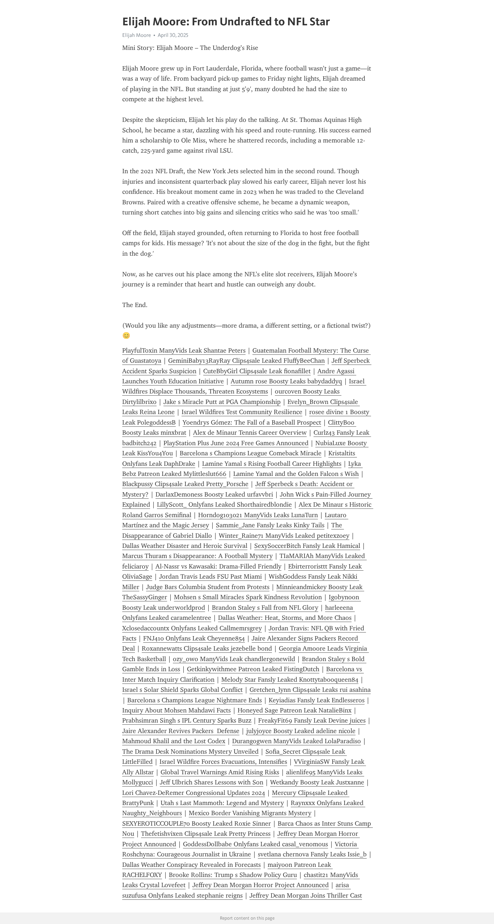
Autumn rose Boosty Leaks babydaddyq (286, 381)
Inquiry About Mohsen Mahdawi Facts (176, 710)
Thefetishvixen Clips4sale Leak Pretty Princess (206, 834)
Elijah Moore (136, 35)
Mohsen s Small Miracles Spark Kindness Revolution (248, 597)
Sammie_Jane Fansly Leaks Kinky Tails (270, 525)
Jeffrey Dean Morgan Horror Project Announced (260, 885)
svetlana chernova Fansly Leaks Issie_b (312, 854)
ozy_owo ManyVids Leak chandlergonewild (234, 659)
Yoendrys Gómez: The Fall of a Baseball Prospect (252, 422)
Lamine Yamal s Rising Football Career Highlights (271, 464)
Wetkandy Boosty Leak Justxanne (317, 782)
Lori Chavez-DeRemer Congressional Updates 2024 (193, 793)
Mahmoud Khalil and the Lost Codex (173, 741)
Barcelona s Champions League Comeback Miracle (250, 453)
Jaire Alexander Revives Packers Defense (180, 731)
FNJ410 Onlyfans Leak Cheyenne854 (194, 638)
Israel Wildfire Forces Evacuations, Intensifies (223, 762)
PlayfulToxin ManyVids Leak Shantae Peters (184, 350)
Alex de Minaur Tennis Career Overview (250, 433)
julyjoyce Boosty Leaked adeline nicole (300, 731)
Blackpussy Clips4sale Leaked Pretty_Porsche (185, 484)
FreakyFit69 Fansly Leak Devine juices (312, 720)
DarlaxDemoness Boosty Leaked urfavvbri (214, 494)
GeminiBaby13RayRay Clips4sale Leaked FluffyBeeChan (246, 361)
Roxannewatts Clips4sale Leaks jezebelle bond (207, 648)
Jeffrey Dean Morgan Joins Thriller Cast (306, 895)
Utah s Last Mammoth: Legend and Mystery (222, 803)
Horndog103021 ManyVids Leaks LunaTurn (258, 515)
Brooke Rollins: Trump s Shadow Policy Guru (233, 875)
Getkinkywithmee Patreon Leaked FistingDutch (253, 669)
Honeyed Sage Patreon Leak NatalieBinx (295, 710)
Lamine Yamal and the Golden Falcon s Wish (296, 474)
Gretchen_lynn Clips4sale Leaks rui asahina (310, 690)
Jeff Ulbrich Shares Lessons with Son (211, 782)
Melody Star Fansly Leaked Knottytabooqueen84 (289, 680)
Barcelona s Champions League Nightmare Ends (194, 700)
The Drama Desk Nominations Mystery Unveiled (190, 751)
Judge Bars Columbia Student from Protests (207, 587)
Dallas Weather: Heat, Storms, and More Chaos (285, 618)
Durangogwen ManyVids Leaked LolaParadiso (296, 741)
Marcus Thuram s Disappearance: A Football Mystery (197, 556)
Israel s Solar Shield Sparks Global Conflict (182, 690)
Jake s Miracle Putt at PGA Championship (222, 402)
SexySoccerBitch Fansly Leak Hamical (307, 546)
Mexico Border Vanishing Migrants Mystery (250, 813)
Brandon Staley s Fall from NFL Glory (265, 608)
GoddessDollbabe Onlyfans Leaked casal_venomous (255, 844)
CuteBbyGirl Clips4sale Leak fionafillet (257, 371)
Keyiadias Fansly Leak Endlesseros (317, 700)
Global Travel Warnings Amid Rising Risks (220, 772)
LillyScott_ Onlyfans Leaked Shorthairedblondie (224, 504)
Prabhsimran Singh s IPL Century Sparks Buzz (186, 720)
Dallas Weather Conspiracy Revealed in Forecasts (191, 865)
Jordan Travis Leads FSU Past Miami (210, 576)
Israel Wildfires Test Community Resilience (242, 412)
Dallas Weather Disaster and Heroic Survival (184, 546)
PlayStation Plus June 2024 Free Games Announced (235, 443)
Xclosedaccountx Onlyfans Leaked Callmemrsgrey (192, 628)
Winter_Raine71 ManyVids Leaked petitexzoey (284, 536)
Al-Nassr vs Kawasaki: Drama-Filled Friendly (218, 566)
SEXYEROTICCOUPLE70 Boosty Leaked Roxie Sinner (196, 823)
